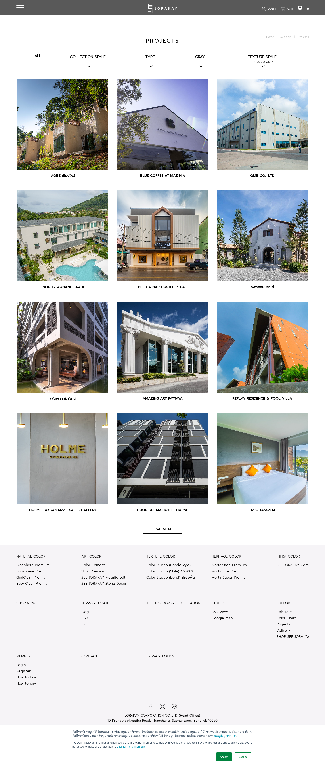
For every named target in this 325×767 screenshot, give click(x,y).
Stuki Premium (93, 571)
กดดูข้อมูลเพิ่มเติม (225, 736)
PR (83, 624)
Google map (222, 617)
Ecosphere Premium (33, 571)
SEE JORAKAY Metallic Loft (103, 577)
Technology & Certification (173, 603)
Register (23, 671)
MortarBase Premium (229, 564)
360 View (220, 611)
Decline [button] (243, 757)
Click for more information (132, 746)
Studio (218, 603)
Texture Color (160, 556)
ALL (37, 55)
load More (162, 529)
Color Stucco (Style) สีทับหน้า (169, 571)
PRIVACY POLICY (160, 656)
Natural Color (31, 556)
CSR (84, 617)
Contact (89, 656)
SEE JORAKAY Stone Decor (103, 583)
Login (21, 664)
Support (286, 37)
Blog (85, 611)
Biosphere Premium (33, 564)
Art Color (91, 556)
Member (23, 656)
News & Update (95, 603)
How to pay (26, 683)
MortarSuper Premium (230, 577)
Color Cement (93, 564)
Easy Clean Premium (33, 583)
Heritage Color (226, 556)
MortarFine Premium (228, 571)
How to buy (26, 677)
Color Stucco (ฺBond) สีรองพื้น (170, 577)
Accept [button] (224, 757)
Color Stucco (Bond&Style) (168, 564)
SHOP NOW (26, 603)
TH (307, 8)
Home (270, 37)
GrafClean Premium (32, 577)
